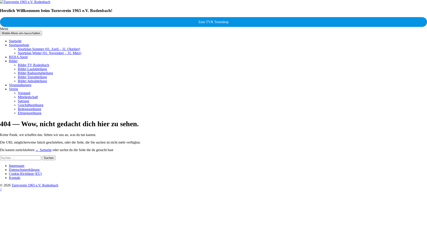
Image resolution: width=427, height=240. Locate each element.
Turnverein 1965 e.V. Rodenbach (35, 185)
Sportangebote (19, 45)
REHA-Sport (18, 57)
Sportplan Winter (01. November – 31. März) (49, 53)
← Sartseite (43, 150)
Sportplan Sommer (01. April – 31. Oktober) (49, 49)
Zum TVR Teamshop (213, 22)
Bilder (13, 61)
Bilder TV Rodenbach (33, 65)
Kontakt (14, 178)
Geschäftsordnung (30, 105)
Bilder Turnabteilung (32, 77)
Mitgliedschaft (28, 97)
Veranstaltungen (20, 85)
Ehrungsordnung (29, 113)
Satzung (23, 101)
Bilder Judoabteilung (32, 81)
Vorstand (24, 93)
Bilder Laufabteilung (32, 69)
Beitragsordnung (29, 109)
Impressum (16, 166)
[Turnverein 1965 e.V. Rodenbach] (25, 2)
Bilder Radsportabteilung (35, 73)
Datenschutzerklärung (24, 170)
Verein (13, 89)
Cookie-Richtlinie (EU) (25, 174)
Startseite (15, 41)
